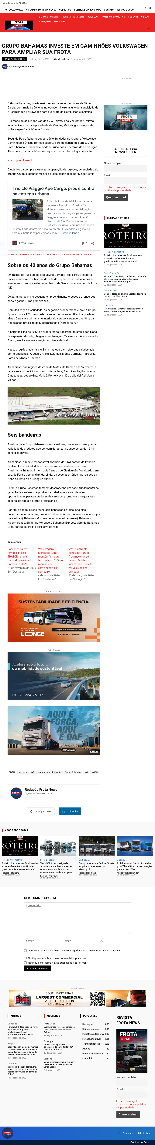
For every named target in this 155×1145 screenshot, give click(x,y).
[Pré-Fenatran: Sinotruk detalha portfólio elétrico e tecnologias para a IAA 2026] (135, 846)
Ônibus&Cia (110, 290)
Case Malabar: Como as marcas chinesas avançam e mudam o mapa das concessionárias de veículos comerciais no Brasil (23, 1051)
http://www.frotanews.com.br (38, 793)
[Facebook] (119, 1133)
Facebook (128, 1133)
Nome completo (113, 163)
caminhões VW (26, 772)
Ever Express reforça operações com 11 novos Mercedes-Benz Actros (59, 1029)
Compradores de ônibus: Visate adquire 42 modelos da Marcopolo (125, 295)
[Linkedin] (150, 8)
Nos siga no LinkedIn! (21, 160)
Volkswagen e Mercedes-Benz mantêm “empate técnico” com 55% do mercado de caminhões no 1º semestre (50, 560)
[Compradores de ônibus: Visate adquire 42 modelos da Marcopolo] (97, 846)
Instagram (148, 1133)
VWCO (95, 772)
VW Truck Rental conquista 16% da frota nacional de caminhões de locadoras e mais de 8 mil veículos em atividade (82, 560)
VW (86, 772)
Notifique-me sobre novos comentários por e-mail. (58, 958)
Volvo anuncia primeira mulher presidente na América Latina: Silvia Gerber (59, 1064)
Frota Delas (49, 1024)
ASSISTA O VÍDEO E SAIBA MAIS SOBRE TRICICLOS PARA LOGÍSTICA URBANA (50, 254)
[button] (149, 28)
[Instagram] (145, 8)
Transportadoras (14, 59)
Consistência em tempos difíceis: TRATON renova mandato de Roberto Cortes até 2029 (20, 557)
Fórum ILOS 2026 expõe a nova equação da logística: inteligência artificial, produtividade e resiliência (23, 1031)
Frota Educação (111, 273)
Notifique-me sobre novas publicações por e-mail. (57, 962)
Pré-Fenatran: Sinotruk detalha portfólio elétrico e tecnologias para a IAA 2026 (123, 310)
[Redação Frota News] (5, 66)
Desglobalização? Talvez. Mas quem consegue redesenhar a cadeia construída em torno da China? (22, 1071)
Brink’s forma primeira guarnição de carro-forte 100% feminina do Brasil (59, 1047)
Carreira (48, 1059)
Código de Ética (139, 1142)
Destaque (109, 305)
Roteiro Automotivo (114, 252)
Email (107, 175)
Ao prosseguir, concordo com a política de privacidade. (125, 189)
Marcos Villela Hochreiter (128, 873)
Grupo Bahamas (73, 772)
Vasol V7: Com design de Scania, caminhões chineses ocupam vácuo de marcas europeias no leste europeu (125, 279)
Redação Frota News (24, 66)
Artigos (11, 1044)
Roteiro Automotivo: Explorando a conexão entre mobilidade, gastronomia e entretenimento (123, 258)
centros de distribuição (49, 772)
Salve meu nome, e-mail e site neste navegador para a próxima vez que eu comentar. (74, 950)
